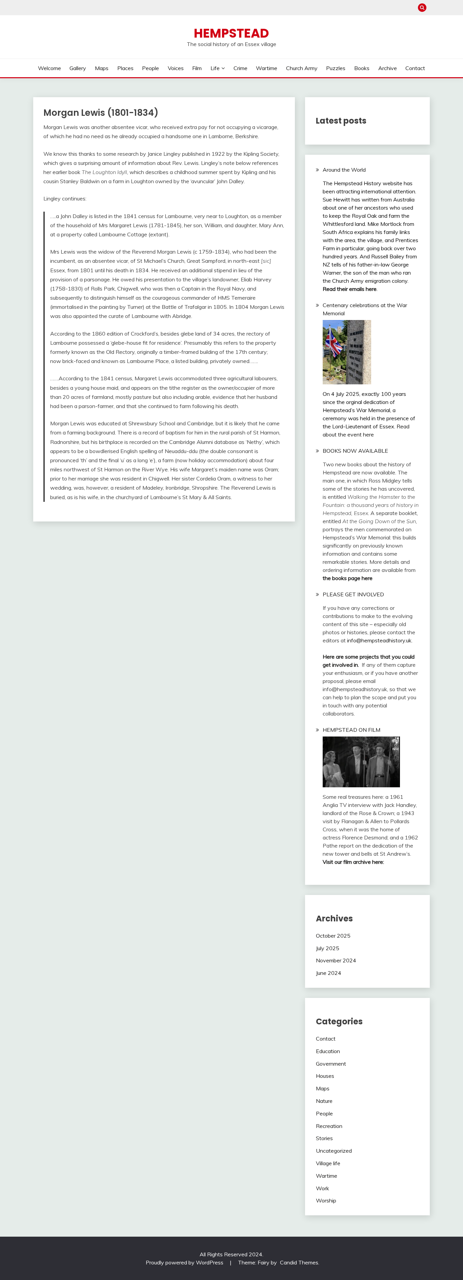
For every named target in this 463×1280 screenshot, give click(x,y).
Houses (325, 1075)
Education (328, 1051)
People (150, 68)
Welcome (49, 68)
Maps (101, 68)
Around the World (344, 169)
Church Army (302, 68)
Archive (387, 68)
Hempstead (231, 33)
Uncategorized (334, 1150)
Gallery (77, 68)
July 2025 (327, 948)
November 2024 (336, 960)
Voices (176, 68)
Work (322, 1188)
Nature (324, 1100)
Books (361, 68)
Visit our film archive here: (353, 861)
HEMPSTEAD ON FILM (351, 729)
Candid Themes (299, 1262)
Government (331, 1063)
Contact (415, 68)
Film (197, 68)
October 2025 (333, 935)
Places (125, 68)
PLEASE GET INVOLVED (353, 594)
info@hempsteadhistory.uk (379, 640)
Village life (328, 1163)
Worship (326, 1200)
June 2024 (328, 972)
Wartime (266, 68)
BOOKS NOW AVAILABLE (355, 450)
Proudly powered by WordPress (185, 1262)
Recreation (329, 1126)
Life (215, 68)
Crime (240, 68)
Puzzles (335, 68)
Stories (324, 1138)
